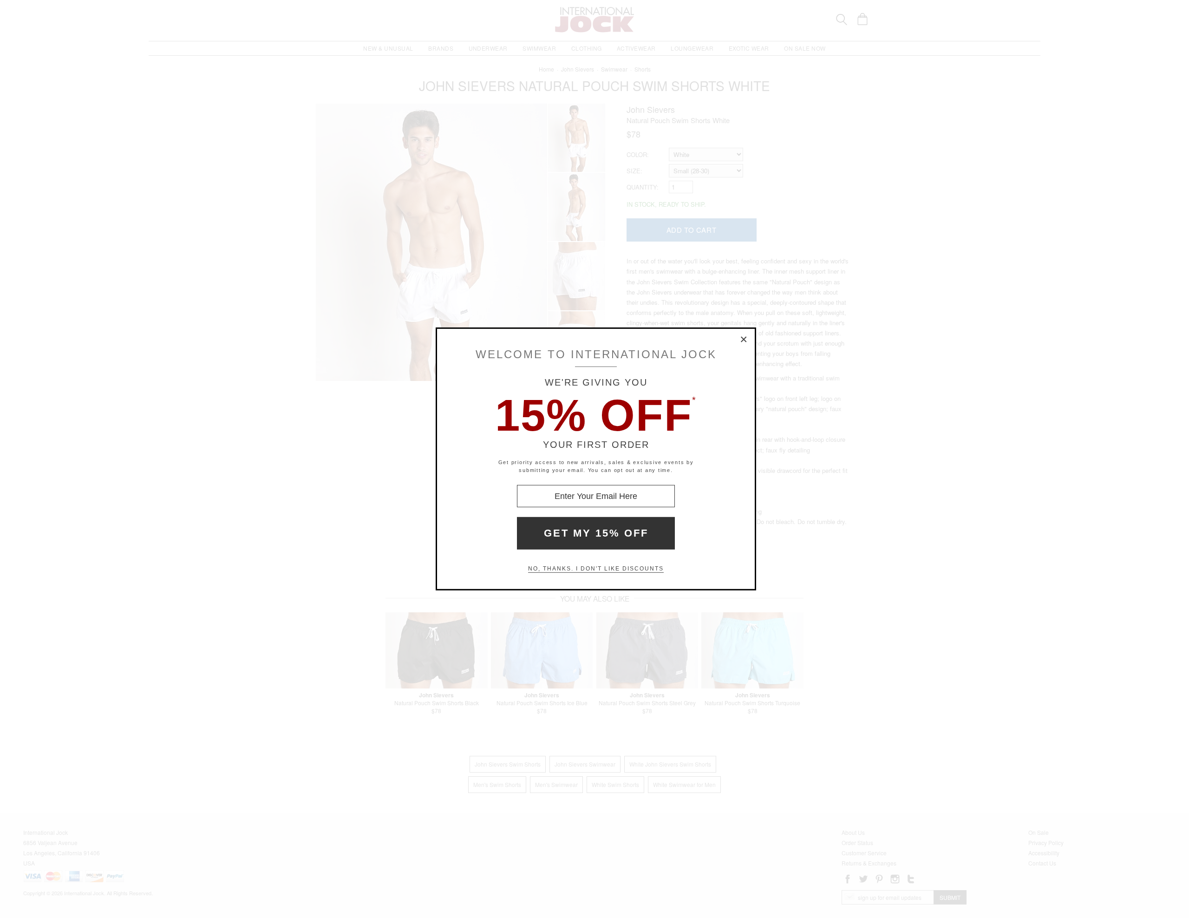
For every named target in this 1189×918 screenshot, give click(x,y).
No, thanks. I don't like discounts (596, 568)
